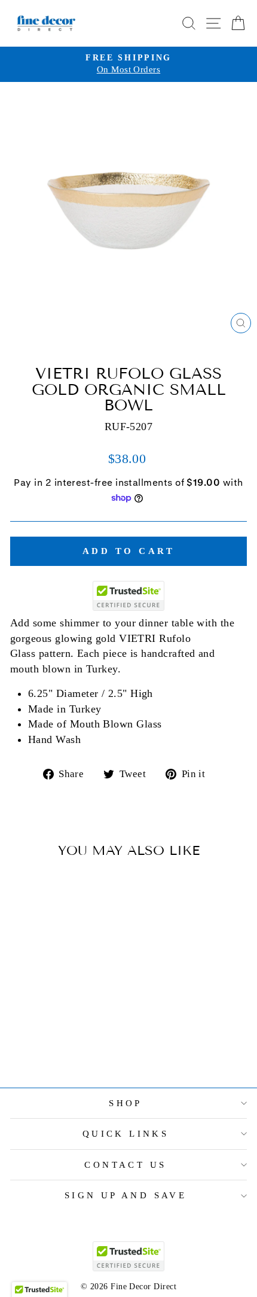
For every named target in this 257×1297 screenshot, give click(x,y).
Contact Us (125, 1165)
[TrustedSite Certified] (128, 596)
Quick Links (125, 1133)
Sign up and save (126, 1195)
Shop (125, 1103)
